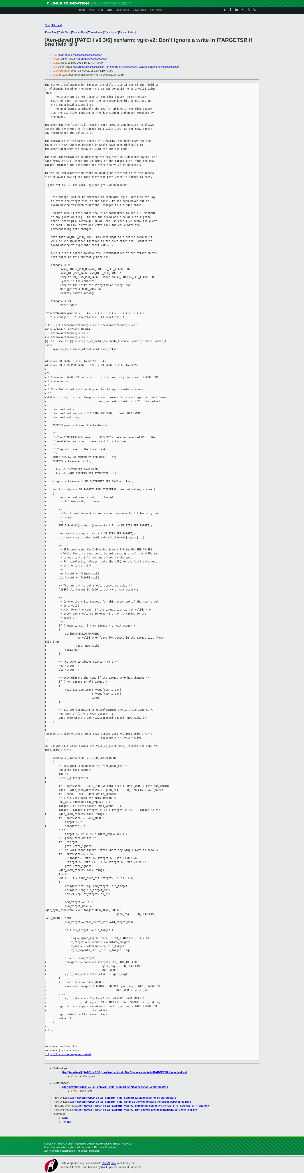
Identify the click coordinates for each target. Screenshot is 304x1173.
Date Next (65, 32)
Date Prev (51, 32)
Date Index (111, 32)
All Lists (56, 25)
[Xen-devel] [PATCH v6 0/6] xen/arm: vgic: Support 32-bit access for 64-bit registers (115, 1087)
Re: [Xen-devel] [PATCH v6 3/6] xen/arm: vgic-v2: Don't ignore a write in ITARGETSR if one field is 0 (124, 1072)
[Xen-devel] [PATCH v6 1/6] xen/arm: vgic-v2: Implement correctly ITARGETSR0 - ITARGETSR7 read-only (143, 1105)
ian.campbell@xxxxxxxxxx (121, 66)
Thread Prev (79, 32)
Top (47, 25)
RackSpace (109, 1163)
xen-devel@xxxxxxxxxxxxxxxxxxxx (80, 54)
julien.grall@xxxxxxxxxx (91, 58)
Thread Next (95, 32)
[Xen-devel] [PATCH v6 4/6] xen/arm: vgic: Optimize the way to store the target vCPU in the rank (130, 1101)
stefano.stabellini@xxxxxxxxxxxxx (159, 66)
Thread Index (127, 32)
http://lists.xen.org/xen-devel (68, 1054)
